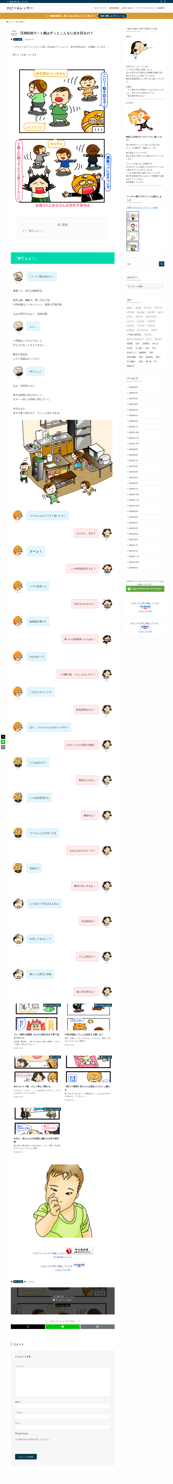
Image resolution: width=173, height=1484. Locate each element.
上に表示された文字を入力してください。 (33, 1439)
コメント (19, 1366)
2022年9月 (133, 511)
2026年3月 (133, 415)
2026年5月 (133, 404)
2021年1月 (133, 550)
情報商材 (142, 352)
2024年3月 (133, 477)
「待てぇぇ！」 (35, 230)
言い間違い (131, 361)
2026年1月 (133, 426)
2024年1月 (133, 488)
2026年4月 (133, 409)
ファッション (142, 330)
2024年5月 (133, 466)
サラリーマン (151, 316)
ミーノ (148, 339)
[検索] (165, 1)
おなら (129, 307)
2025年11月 (134, 438)
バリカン (130, 325)
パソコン (140, 325)
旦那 (151, 352)
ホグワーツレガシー (135, 339)
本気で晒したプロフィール (112, 15)
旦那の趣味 (131, 357)
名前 (18, 1401)
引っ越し (139, 348)
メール (18, 1412)
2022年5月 (133, 522)
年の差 (129, 348)
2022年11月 (134, 500)
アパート (147, 307)
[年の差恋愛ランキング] (79, 1253)
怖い (154, 348)
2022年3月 (133, 533)
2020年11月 (134, 556)
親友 (158, 357)
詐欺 (141, 361)
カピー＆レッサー (19, 7)
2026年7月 (133, 392)
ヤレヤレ (158, 339)
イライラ (130, 312)
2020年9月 (133, 567)
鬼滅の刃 (130, 366)
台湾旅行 (145, 343)
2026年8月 (133, 387)
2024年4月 (133, 471)
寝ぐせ (155, 343)
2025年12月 (134, 432)
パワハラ (151, 325)
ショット (130, 321)
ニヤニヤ (151, 321)
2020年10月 (134, 562)
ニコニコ (30, 1281)
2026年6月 (133, 398)
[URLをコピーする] (97, 1326)
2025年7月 (133, 460)
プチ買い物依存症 (134, 334)
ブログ (153, 330)
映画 (141, 357)
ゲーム (129, 316)
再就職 (129, 343)
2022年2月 (133, 539)
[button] (28, 1326)
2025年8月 (133, 454)
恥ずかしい (131, 352)
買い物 (148, 361)
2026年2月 (133, 421)
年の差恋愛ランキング (62, 1256)
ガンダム (140, 312)
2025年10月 (134, 443)
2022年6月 (133, 517)
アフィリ (157, 307)
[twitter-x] (161, 1)
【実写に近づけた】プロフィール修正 (142, 207)
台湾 (137, 343)
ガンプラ (151, 312)
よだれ (138, 307)
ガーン (160, 312)
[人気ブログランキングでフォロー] (145, 591)
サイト (18, 1422)
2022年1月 (133, 545)
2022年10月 (134, 505)
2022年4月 (133, 528)
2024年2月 (133, 483)
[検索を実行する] (161, 264)
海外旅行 (149, 357)
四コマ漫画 (17, 39)
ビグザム (130, 330)
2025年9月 (133, 449)
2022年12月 (134, 494)
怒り (147, 348)
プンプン (147, 334)
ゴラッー (139, 316)
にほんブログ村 (62, 1269)
